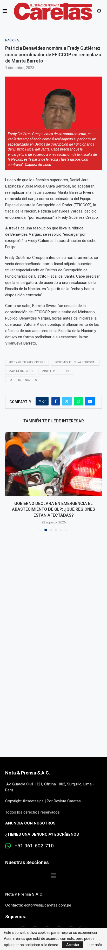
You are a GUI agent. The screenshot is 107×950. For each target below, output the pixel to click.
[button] (9, 481)
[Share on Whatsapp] (78, 401)
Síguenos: (15, 916)
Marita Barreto (21, 371)
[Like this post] (43, 401)
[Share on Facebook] (55, 401)
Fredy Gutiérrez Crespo (27, 362)
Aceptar (72, 945)
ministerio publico (56, 371)
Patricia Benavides (23, 380)
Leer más (94, 945)
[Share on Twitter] (67, 401)
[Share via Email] (90, 401)
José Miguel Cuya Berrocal (75, 362)
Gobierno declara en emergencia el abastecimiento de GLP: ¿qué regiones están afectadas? (53, 509)
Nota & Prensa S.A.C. (27, 773)
